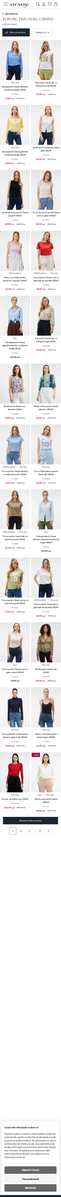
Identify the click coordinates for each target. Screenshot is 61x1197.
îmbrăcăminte (11, 13)
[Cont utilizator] (44, 4)
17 (40, 830)
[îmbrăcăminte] (3, 14)
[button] (48, 830)
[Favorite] (50, 4)
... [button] (34, 830)
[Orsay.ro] (19, 4)
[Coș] (55, 4)
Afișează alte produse (30, 820)
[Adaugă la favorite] (27, 43)
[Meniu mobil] (6, 4)
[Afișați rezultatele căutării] (38, 4)
